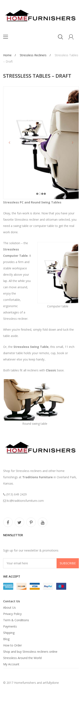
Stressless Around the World (22, 658)
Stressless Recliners (33, 55)
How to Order (12, 645)
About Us (9, 607)
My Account (11, 664)
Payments (10, 626)
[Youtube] (42, 522)
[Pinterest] (31, 522)
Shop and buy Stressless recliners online (30, 652)
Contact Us (11, 601)
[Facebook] (8, 522)
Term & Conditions (16, 620)
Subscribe (68, 563)
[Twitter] (19, 522)
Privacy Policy (12, 614)
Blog (6, 639)
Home (7, 55)
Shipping (9, 633)
